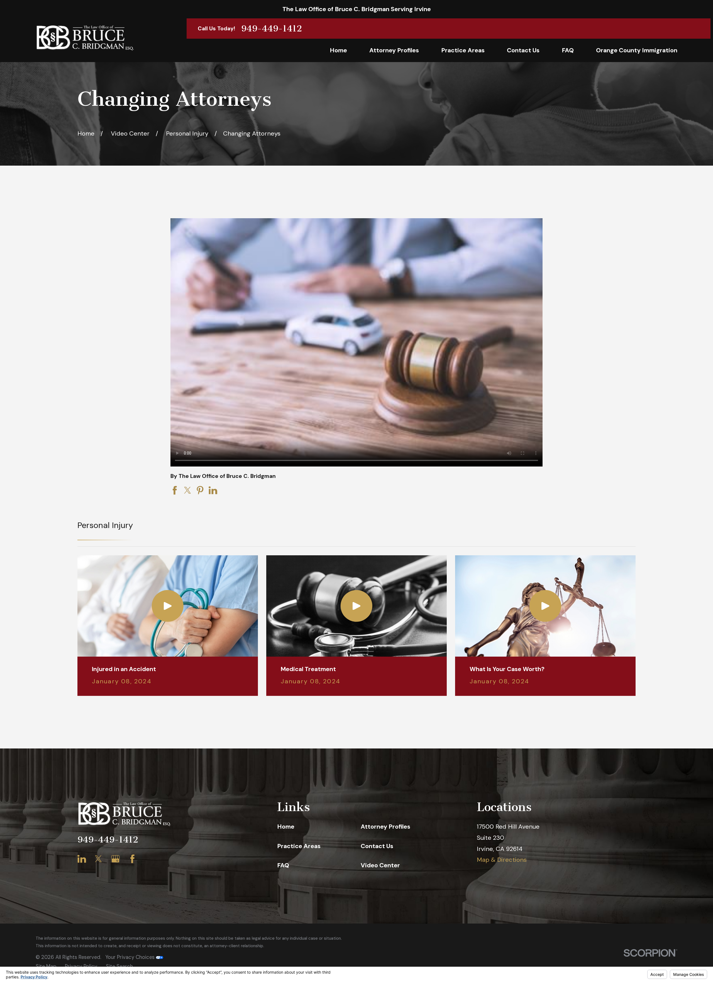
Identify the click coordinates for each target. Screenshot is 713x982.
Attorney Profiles (385, 827)
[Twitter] (98, 859)
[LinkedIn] (81, 859)
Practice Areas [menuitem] (463, 50)
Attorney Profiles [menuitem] (394, 50)
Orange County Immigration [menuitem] (636, 50)
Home (285, 827)
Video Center (380, 865)
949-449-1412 (271, 28)
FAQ (283, 865)
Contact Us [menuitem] (523, 50)
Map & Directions (502, 860)
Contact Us (377, 846)
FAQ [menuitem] (568, 50)
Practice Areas (299, 846)
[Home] (85, 37)
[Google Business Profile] (115, 859)
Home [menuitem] (338, 50)
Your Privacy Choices (130, 957)
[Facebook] (132, 859)
